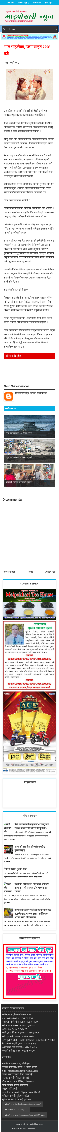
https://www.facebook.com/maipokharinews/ (23, 1104)
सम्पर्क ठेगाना (36, 2)
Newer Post (9, 572)
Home (30, 572)
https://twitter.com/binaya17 (16, 1109)
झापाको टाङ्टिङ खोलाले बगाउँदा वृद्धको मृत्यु (30, 849)
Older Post (50, 572)
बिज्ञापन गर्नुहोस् (23, 2)
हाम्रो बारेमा (10, 2)
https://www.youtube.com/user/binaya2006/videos (25, 1115)
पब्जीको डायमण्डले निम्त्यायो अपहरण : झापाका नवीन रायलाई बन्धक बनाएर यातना (32, 887)
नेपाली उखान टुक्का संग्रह (15, 869)
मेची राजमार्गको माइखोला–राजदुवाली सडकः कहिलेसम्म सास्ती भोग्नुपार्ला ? (32, 826)
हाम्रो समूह (48, 2)
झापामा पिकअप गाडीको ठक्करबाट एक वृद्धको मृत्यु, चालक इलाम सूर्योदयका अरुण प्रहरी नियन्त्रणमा (33, 913)
